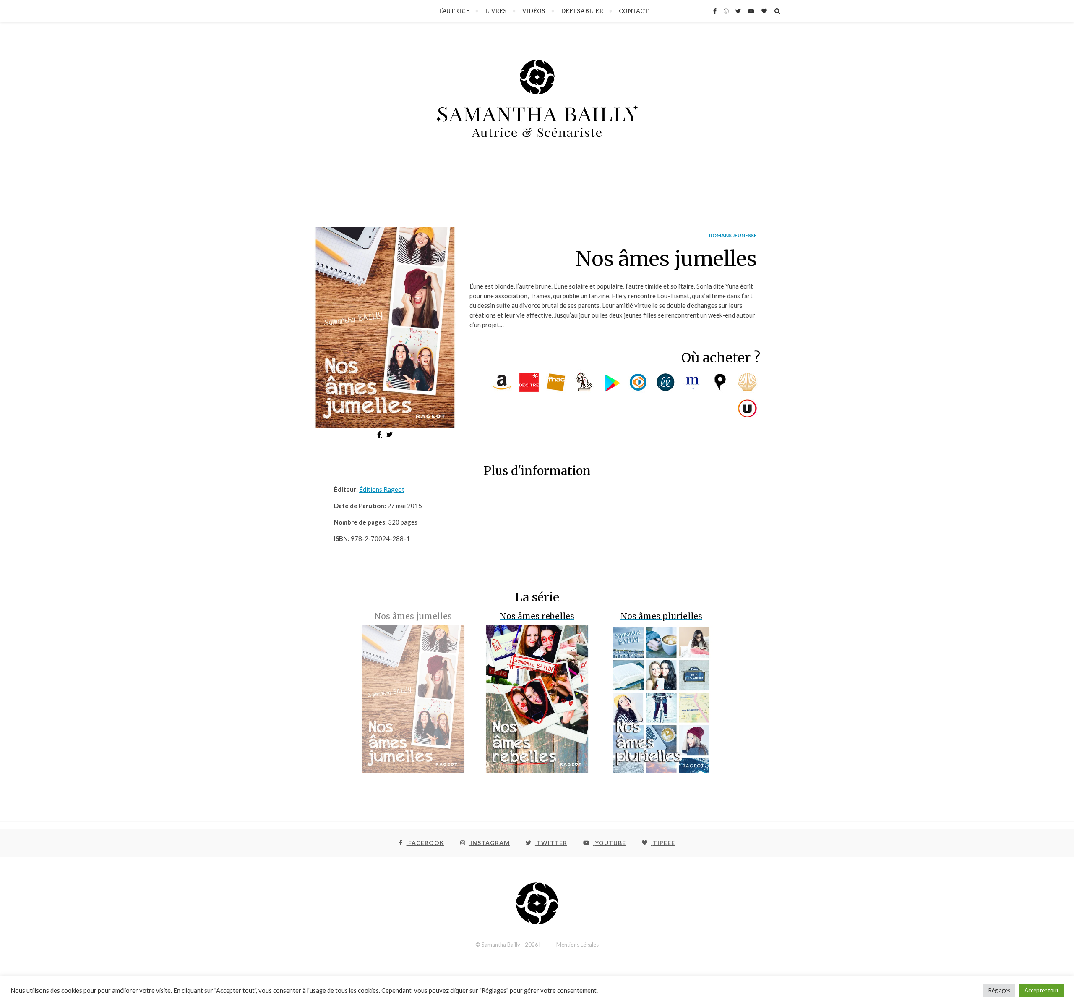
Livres (496, 11)
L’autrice (454, 11)
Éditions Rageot (381, 489)
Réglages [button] (999, 990)
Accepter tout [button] (1041, 990)
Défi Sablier (582, 11)
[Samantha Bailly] (537, 106)
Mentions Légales (577, 944)
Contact (634, 11)
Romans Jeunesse (733, 235)
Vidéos (533, 11)
